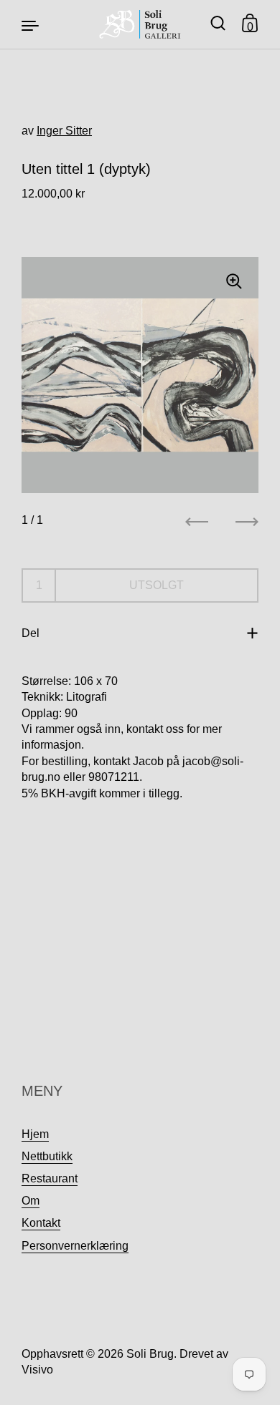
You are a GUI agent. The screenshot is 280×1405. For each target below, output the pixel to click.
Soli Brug (150, 1354)
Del (30, 633)
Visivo (37, 1369)
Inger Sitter (64, 131)
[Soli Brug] (140, 24)
